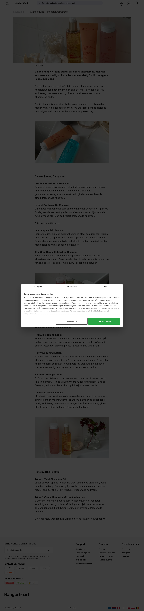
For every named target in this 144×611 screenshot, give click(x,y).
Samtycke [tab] (38, 287)
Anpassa (70, 321)
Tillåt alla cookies (104, 321)
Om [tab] (105, 287)
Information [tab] (72, 287)
